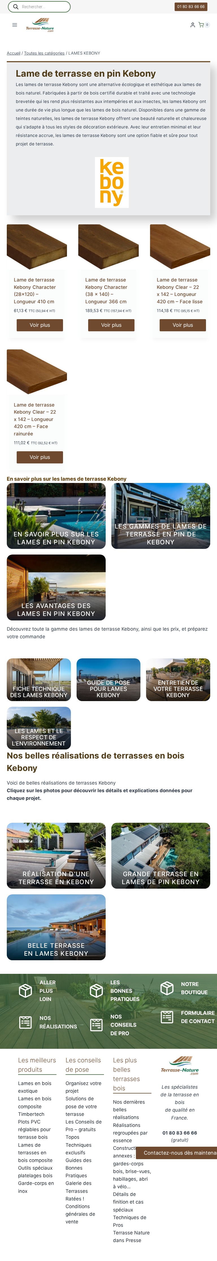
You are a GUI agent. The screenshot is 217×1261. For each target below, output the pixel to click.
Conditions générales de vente (80, 1214)
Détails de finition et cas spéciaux (128, 1201)
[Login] (193, 25)
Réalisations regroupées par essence (130, 1132)
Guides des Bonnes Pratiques (79, 1167)
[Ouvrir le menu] (15, 24)
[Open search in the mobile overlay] (39, 7)
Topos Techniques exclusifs (79, 1144)
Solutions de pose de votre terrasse (81, 1106)
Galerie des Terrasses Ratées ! (79, 1190)
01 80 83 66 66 (191, 6)
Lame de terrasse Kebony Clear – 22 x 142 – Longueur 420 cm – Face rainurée (35, 419)
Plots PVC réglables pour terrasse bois (34, 1129)
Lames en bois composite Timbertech (34, 1106)
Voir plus (40, 325)
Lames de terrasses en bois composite (35, 1152)
